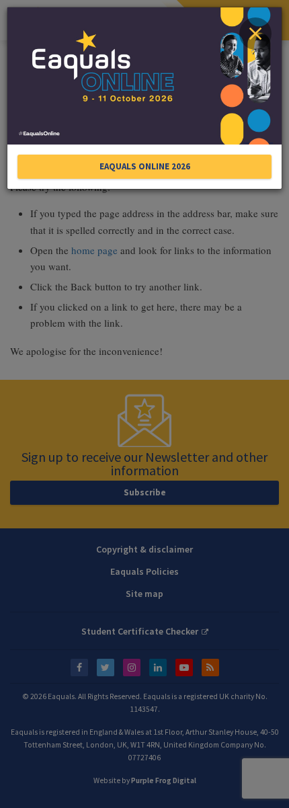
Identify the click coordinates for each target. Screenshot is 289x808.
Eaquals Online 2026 (144, 166)
